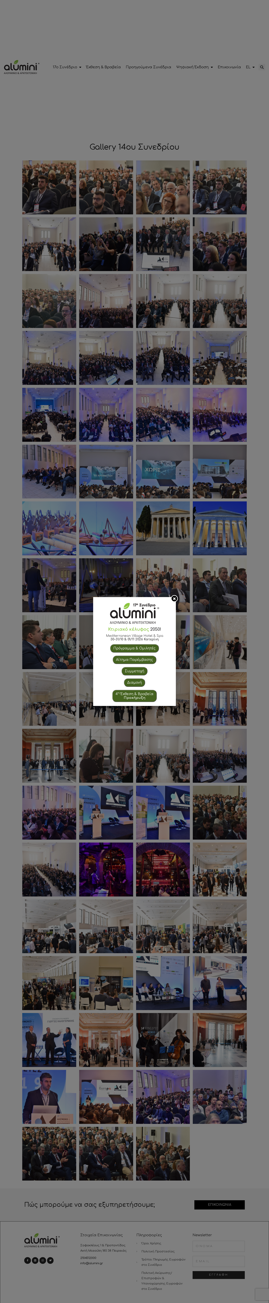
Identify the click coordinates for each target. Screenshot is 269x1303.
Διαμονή (134, 682)
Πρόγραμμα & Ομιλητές (134, 648)
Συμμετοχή (134, 671)
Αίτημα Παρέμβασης (134, 660)
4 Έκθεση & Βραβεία (134, 695)
